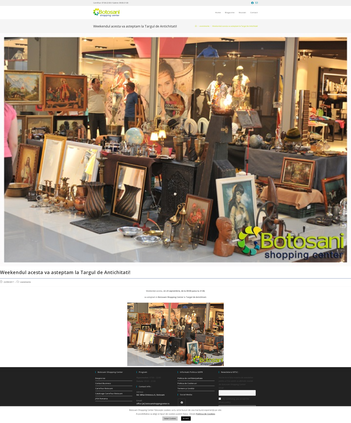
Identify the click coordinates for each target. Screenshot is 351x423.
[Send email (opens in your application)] (256, 3)
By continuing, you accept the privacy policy (234, 400)
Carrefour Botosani (104, 388)
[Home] (196, 26)
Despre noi (100, 378)
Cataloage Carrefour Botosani (109, 393)
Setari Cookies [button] (170, 418)
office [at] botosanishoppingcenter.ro (152, 403)
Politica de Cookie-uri (187, 383)
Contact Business (103, 383)
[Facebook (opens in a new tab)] (252, 3)
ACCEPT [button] (186, 418)
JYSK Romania (101, 398)
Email (221, 387)
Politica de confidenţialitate (190, 378)
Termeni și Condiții (186, 388)
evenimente (25, 282)
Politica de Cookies (205, 413)
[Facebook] (182, 402)
